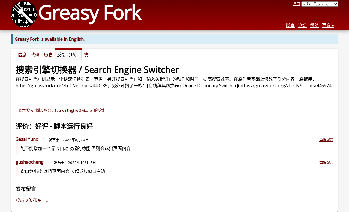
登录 (296, 3)
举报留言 (326, 139)
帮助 (314, 25)
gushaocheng (30, 162)
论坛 (302, 25)
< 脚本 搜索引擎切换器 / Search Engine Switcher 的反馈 (60, 110)
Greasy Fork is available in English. (50, 39)
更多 (326, 25)
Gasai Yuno (27, 139)
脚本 (290, 25)
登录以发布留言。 (33, 200)
